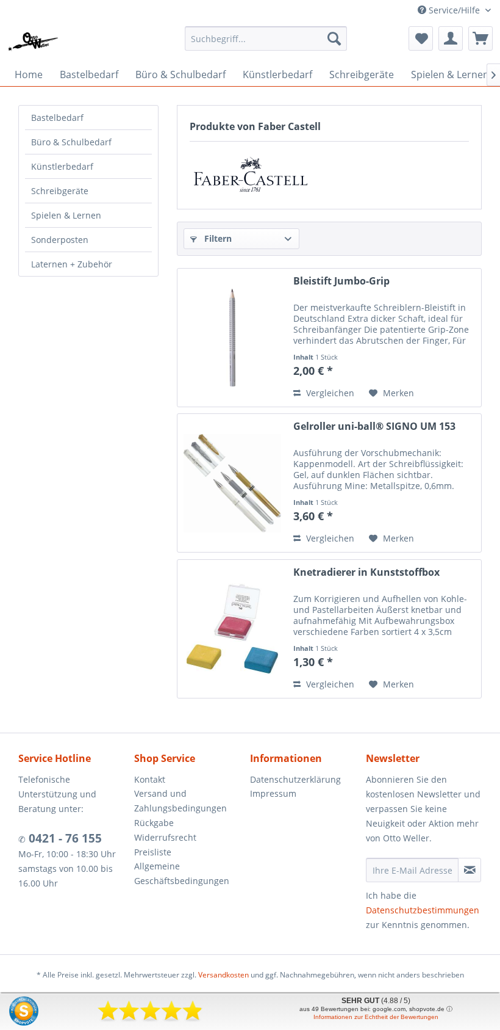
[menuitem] (266, 38)
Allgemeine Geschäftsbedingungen (181, 873)
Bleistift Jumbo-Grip (341, 281)
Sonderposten (59, 239)
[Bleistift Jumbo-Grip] (232, 338)
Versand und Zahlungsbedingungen (180, 801)
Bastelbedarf (57, 117)
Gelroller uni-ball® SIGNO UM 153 (374, 426)
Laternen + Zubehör (71, 264)
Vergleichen (329, 393)
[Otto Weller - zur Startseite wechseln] (33, 41)
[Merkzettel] (421, 38)
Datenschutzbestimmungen (422, 910)
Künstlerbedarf (62, 166)
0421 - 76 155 (64, 838)
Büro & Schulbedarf (71, 142)
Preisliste (152, 852)
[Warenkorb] (480, 38)
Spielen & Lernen (66, 215)
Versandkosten (223, 975)
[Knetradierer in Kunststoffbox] (232, 629)
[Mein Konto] (450, 38)
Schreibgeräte (59, 191)
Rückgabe (154, 823)
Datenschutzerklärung (295, 779)
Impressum (273, 793)
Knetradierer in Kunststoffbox (366, 572)
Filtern (217, 238)
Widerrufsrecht (165, 837)
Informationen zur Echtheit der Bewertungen (375, 1017)
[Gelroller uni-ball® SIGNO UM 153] (232, 483)
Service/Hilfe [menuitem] (454, 10)
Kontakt (149, 779)
